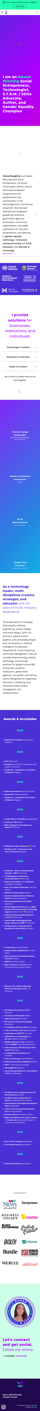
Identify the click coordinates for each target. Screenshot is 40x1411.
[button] (2, 12)
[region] (20, 5)
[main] (20, 94)
